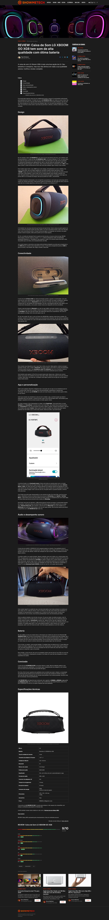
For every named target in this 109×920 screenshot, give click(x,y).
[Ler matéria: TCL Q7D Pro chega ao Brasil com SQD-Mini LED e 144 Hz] (74, 58)
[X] (94, 2)
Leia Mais (37, 900)
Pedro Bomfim (65, 821)
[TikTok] (92, 2)
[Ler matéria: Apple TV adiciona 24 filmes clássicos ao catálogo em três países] (74, 74)
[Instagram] (91, 2)
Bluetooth (20, 866)
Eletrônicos (23, 41)
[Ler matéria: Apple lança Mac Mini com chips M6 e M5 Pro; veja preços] (79, 880)
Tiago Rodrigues (25, 57)
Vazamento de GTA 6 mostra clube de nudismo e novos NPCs (84, 51)
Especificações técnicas (28, 93)
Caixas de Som (28, 866)
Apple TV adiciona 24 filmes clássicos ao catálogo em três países (83, 76)
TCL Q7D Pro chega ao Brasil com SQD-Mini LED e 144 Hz (84, 59)
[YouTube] (89, 2)
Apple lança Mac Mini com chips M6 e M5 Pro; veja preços (79, 891)
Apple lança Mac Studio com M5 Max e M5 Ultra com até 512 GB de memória (54, 892)
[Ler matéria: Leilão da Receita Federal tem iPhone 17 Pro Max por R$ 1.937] (74, 66)
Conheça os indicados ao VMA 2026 (84, 84)
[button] (97, 2)
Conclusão (25, 91)
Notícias (81, 48)
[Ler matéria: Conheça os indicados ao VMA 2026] (74, 83)
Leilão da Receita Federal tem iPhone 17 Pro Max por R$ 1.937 (84, 68)
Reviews (19, 41)
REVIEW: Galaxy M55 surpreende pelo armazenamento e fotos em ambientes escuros (38, 817)
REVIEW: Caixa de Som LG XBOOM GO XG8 (34, 95)
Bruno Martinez (24, 899)
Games (79, 48)
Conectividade (26, 83)
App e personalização (28, 85)
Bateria (24, 89)
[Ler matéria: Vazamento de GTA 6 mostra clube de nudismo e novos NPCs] (74, 49)
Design (24, 81)
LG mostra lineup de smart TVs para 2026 (28, 891)
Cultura (82, 73)
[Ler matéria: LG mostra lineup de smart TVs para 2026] (29, 880)
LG (33, 866)
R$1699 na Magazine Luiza (45, 801)
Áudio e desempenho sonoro (30, 87)
